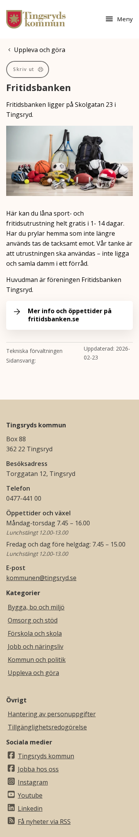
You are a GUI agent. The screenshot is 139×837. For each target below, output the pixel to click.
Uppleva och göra (33, 672)
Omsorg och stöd (33, 620)
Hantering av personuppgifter (52, 714)
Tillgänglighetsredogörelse (47, 727)
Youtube (30, 795)
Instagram (33, 782)
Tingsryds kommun (46, 756)
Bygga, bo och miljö (36, 607)
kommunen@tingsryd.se (41, 578)
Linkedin (30, 808)
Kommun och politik (37, 659)
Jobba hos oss (38, 769)
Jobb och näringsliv (35, 646)
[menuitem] (27, 69)
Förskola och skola (35, 633)
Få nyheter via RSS (44, 821)
